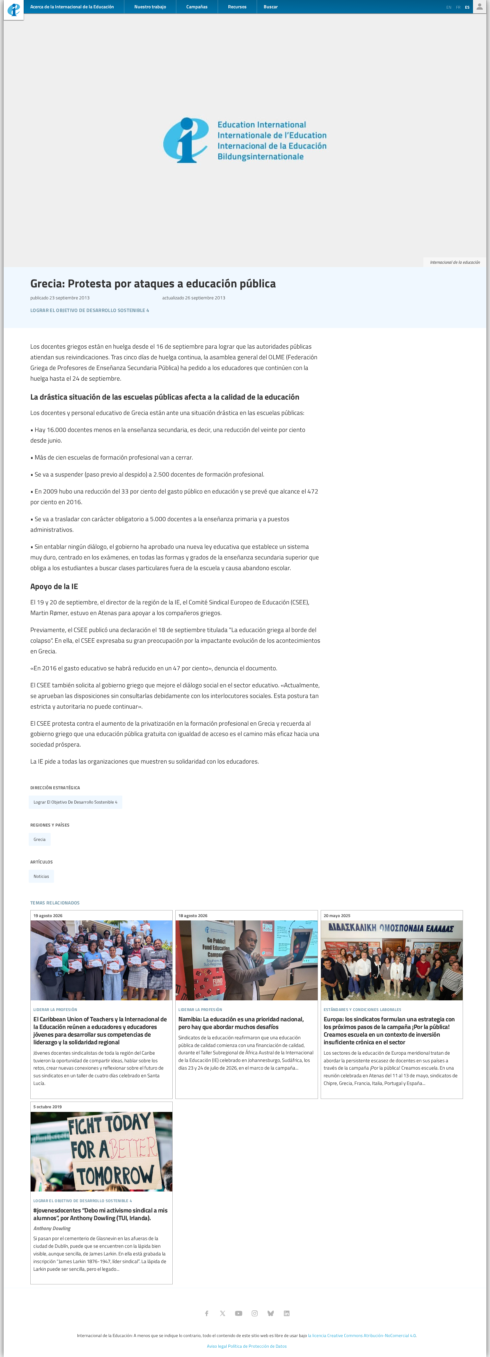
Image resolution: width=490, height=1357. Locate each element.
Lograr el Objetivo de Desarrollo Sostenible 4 (75, 802)
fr (458, 7)
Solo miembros (479, 6)
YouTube (239, 1313)
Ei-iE (14, 11)
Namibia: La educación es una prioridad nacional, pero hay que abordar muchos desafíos (246, 992)
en (448, 7)
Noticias (41, 876)
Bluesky (271, 1313)
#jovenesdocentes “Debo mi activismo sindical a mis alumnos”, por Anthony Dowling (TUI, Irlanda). (101, 1189)
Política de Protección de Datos (257, 1346)
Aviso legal (217, 1346)
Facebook (207, 1313)
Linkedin (287, 1313)
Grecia (40, 839)
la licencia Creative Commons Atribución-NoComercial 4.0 (362, 1335)
